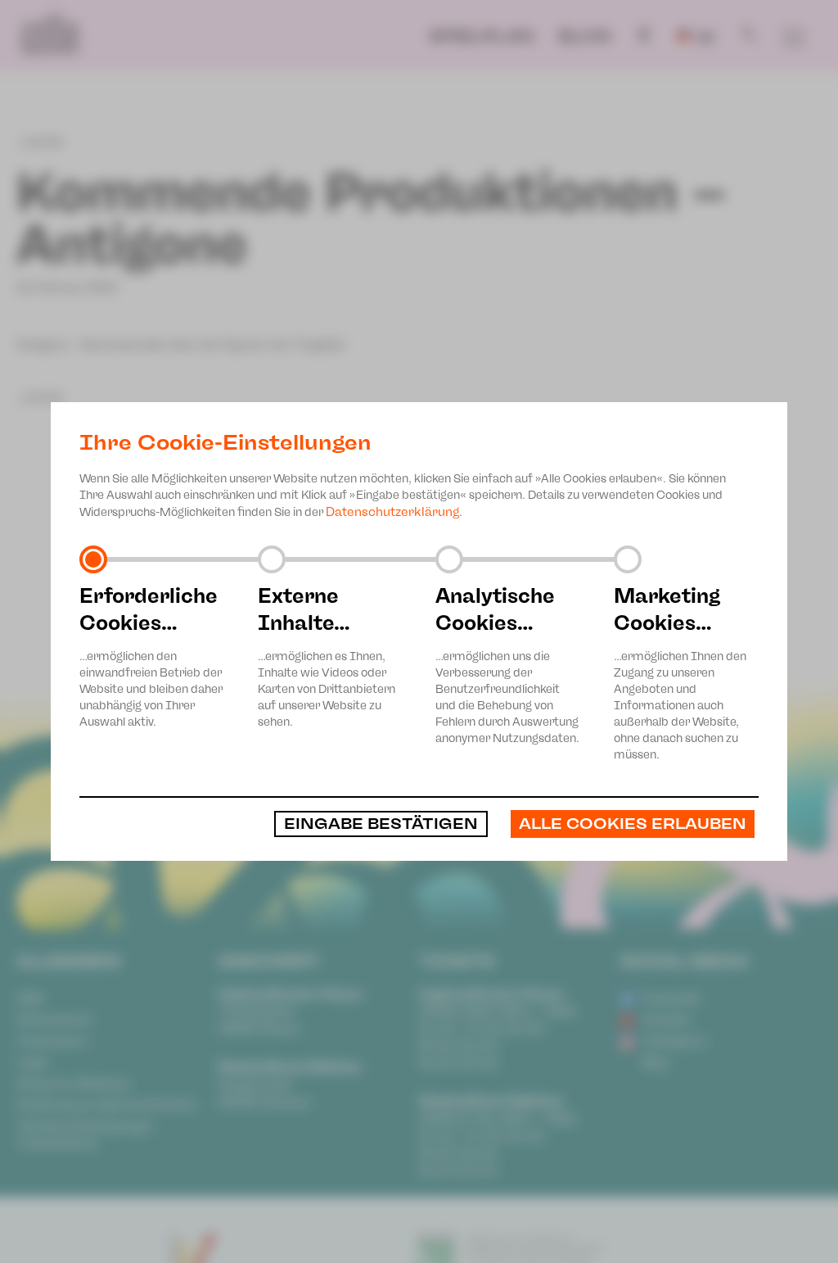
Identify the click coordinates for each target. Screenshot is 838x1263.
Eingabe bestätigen (381, 824)
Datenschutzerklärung (392, 512)
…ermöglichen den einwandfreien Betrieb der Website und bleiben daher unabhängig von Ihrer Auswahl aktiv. (151, 656)
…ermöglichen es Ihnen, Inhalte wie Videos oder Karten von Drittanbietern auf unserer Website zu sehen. (326, 656)
